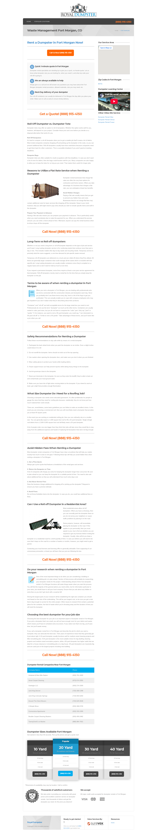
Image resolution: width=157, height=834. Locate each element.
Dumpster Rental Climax (106, 119)
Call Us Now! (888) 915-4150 (60, 53)
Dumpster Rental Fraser (106, 122)
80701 (100, 84)
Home (29, 21)
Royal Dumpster (34, 822)
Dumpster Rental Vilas (105, 117)
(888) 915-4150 (123, 21)
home (116, 30)
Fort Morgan (125, 30)
